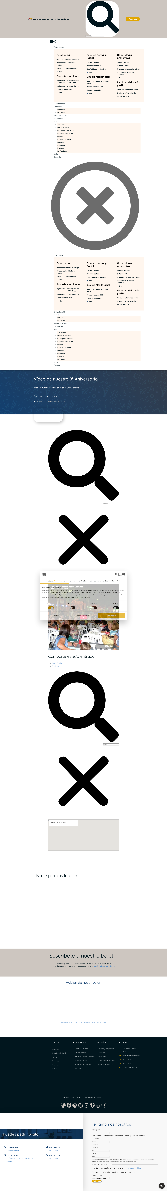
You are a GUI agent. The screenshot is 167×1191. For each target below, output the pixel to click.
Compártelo (57, 663)
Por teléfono (54, 1147)
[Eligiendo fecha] (5, 1147)
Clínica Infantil (59, 104)
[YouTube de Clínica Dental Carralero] (86, 1105)
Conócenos (58, 107)
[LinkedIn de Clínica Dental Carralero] (98, 1105)
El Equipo (61, 110)
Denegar (56, 615)
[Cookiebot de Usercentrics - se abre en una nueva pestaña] (116, 574)
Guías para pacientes (65, 130)
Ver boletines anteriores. (104, 966)
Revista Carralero (64, 139)
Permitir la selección (83, 615)
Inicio (36, 387)
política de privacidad (132, 1168)
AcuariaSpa (58, 118)
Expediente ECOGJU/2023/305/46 (95, 1022)
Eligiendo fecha (14, 1147)
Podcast (60, 142)
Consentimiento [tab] (54, 581)
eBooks (60, 136)
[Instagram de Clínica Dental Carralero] (74, 1105)
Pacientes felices (60, 115)
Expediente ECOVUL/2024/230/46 (72, 1022)
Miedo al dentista (64, 127)
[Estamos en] (5, 1155)
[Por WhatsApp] (47, 1155)
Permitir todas (111, 615)
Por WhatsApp (55, 1155)
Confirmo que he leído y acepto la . (118, 1168)
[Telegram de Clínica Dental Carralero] (103, 1105)
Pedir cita (96, 1181)
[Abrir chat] (162, 1186)
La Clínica (61, 113)
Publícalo (55, 666)
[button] (83, 466)
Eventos (60, 148)
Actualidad (61, 124)
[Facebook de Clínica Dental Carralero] (69, 1105)
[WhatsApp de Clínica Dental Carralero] (63, 1105)
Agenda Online (13, 1150)
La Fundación (62, 151)
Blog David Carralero (65, 133)
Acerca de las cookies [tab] (112, 581)
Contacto (57, 157)
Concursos (61, 145)
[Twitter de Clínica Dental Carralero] (80, 1105)
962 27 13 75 (54, 1150)
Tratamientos (59, 47)
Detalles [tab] (83, 581)
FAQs (56, 154)
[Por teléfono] (47, 1147)
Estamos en (13, 1155)
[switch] (72, 607)
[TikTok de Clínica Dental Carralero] (92, 1105)
